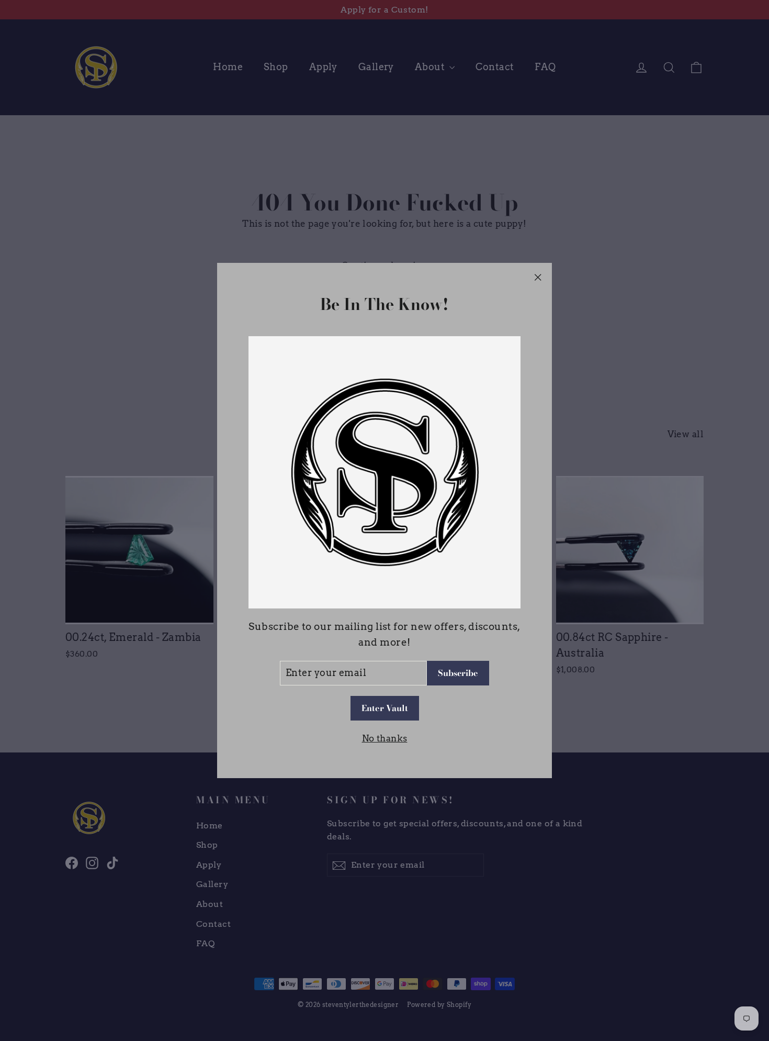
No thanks (385, 738)
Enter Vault (384, 708)
